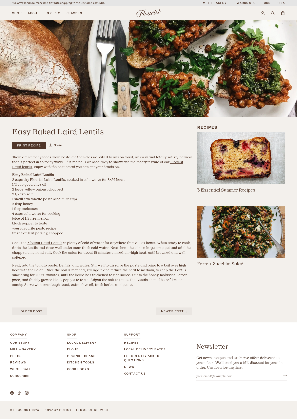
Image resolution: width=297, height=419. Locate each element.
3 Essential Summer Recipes (226, 190)
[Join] (283, 375)
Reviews (18, 362)
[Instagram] (27, 393)
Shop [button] (72, 334)
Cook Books (78, 369)
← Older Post (29, 311)
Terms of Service (92, 410)
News (129, 366)
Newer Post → (174, 311)
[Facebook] (12, 393)
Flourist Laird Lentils (47, 180)
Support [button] (132, 334)
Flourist (22, 410)
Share (58, 145)
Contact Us (135, 373)
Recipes (131, 342)
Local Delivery (81, 342)
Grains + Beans (81, 356)
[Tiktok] (19, 393)
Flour (73, 349)
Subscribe (20, 375)
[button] (18, 13)
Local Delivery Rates (145, 349)
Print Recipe (29, 145)
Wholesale (21, 369)
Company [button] (18, 334)
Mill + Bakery (23, 349)
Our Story (20, 342)
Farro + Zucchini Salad (220, 263)
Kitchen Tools (80, 362)
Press (16, 356)
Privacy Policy (57, 410)
